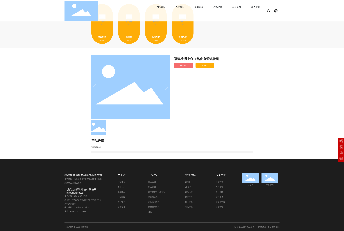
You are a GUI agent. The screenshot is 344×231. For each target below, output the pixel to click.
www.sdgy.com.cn (78, 211)
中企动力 (271, 227)
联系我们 (341, 141)
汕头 (278, 227)
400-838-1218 (80, 196)
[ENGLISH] (275, 10)
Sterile (129, 40)
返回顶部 (341, 158)
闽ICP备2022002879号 (244, 227)
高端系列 (156, 37)
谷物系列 (182, 37)
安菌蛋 (129, 37)
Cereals (183, 40)
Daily (102, 40)
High (156, 40)
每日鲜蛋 (102, 37)
